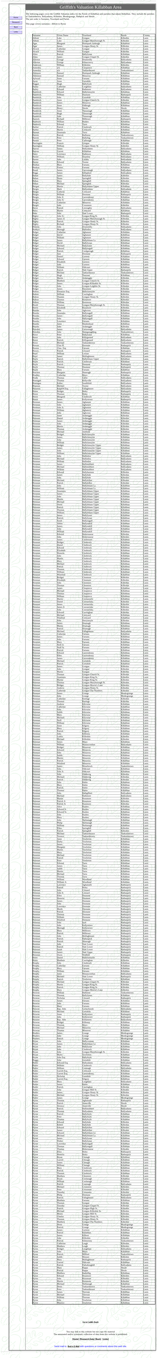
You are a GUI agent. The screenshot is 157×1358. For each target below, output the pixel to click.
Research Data (87, 1339)
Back (98, 1339)
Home (75, 1339)
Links (105, 1339)
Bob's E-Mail (73, 1346)
